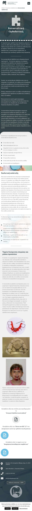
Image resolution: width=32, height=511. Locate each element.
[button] (28, 3)
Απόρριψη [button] (15, 508)
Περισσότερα (23, 508)
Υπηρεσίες (7, 8)
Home (3, 8)
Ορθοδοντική (14, 8)
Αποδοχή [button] (8, 508)
